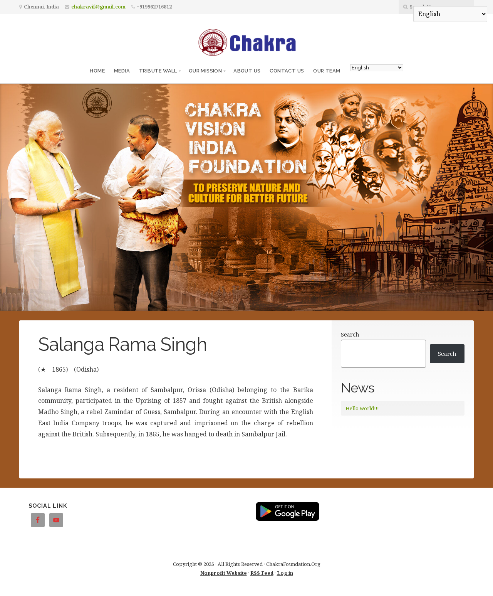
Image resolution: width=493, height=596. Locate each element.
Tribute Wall (158, 71)
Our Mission (205, 71)
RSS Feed (261, 572)
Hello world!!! (362, 408)
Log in (285, 572)
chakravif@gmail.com (98, 6)
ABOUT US (246, 71)
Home (97, 71)
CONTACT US (287, 71)
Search (350, 334)
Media (122, 71)
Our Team (326, 71)
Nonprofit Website (223, 572)
